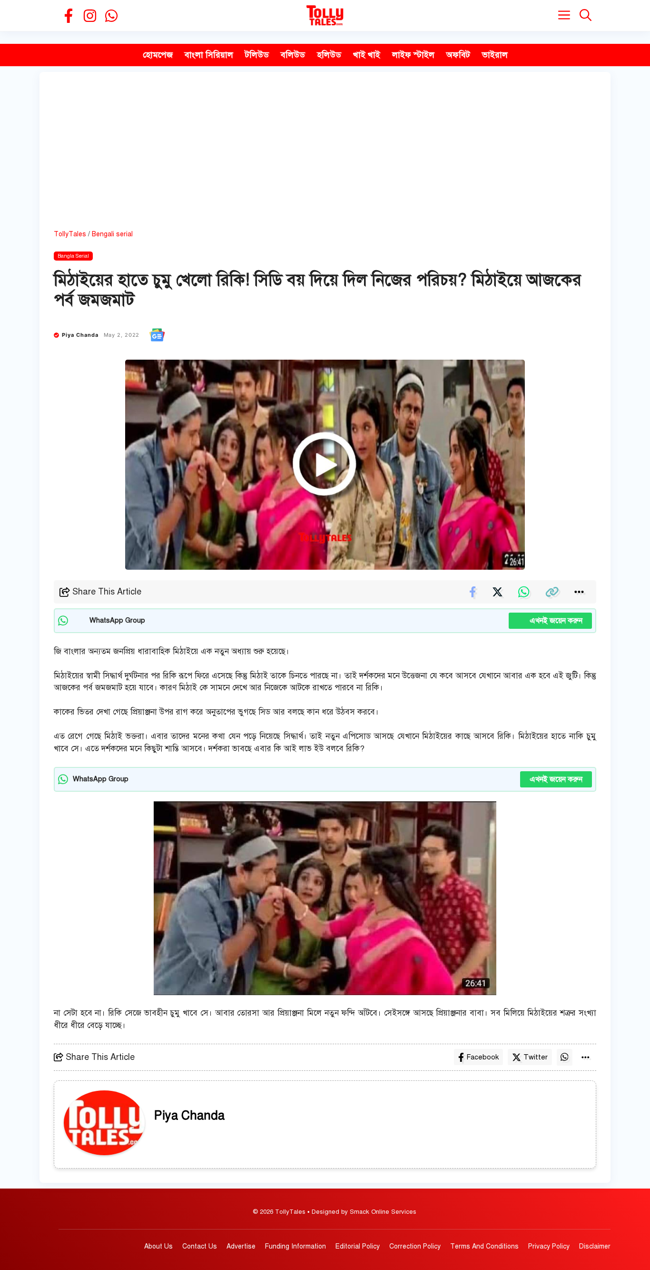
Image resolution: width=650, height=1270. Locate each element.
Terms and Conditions (484, 1246)
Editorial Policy (357, 1246)
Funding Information (295, 1246)
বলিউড (293, 55)
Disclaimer (595, 1246)
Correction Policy (415, 1246)
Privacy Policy (549, 1246)
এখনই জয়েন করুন (550, 620)
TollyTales (70, 234)
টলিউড (257, 55)
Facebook (482, 1057)
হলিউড (329, 55)
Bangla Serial (73, 256)
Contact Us (199, 1246)
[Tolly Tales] (325, 15)
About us (158, 1246)
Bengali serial (112, 234)
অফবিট (458, 55)
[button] (585, 15)
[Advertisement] (325, 157)
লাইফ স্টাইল (413, 55)
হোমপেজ (158, 55)
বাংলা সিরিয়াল (209, 55)
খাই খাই (366, 55)
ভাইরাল (495, 55)
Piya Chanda (80, 335)
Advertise (241, 1246)
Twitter (535, 1057)
